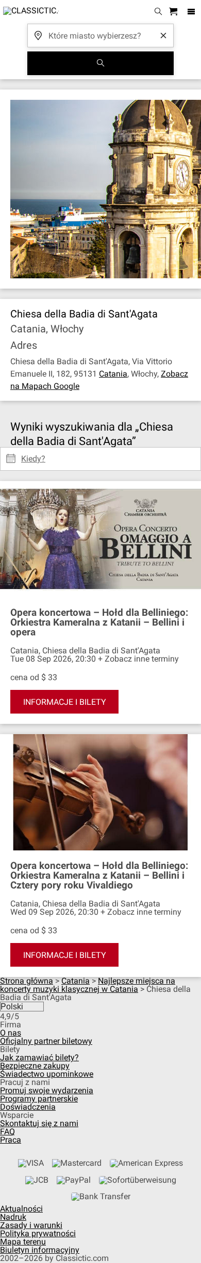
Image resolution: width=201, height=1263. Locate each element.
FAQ (7, 1131)
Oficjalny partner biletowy (46, 1041)
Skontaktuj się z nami (39, 1123)
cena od (24, 677)
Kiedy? (33, 455)
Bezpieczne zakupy (35, 1066)
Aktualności (21, 1209)
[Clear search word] (163, 35)
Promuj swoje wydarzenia (46, 1090)
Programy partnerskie (39, 1099)
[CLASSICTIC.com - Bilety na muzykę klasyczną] (29, 12)
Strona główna (26, 981)
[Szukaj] (100, 63)
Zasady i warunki (31, 1225)
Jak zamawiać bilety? (39, 1057)
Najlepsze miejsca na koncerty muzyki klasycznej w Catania (87, 985)
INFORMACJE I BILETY (64, 702)
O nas (10, 1033)
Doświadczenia (28, 1107)
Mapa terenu (23, 1242)
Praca (10, 1140)
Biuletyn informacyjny (39, 1250)
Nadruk (13, 1217)
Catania (113, 374)
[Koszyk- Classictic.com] (174, 12)
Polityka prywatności (38, 1233)
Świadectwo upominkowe (46, 1074)
